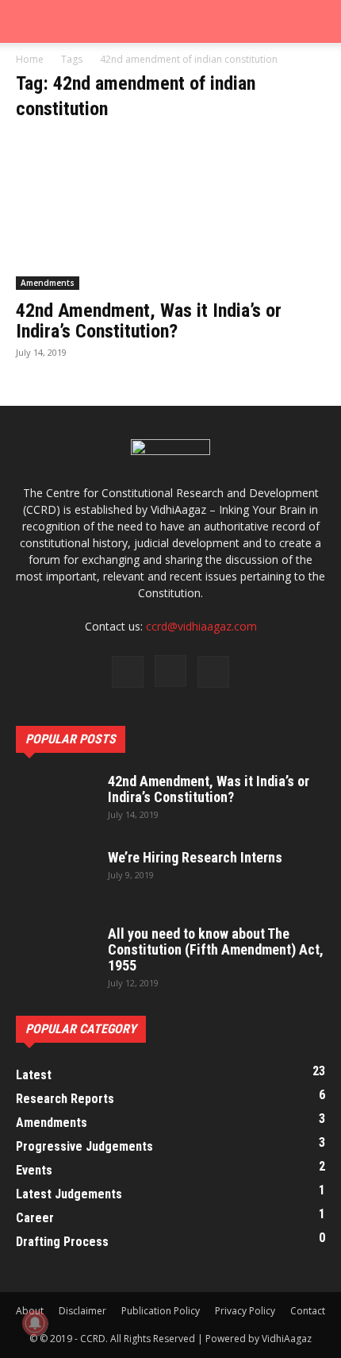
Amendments (48, 282)
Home (30, 59)
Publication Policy (160, 1310)
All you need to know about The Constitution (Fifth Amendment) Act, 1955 (216, 949)
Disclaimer (82, 1310)
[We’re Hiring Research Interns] (55, 877)
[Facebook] (128, 672)
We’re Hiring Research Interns (195, 857)
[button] (27, 21)
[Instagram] (170, 671)
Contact (307, 1310)
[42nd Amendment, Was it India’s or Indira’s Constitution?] (170, 213)
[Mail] (213, 672)
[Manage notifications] (35, 1323)
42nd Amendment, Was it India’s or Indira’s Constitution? (149, 320)
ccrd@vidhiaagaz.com (201, 626)
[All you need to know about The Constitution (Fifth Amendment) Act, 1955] (55, 954)
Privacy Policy (245, 1310)
